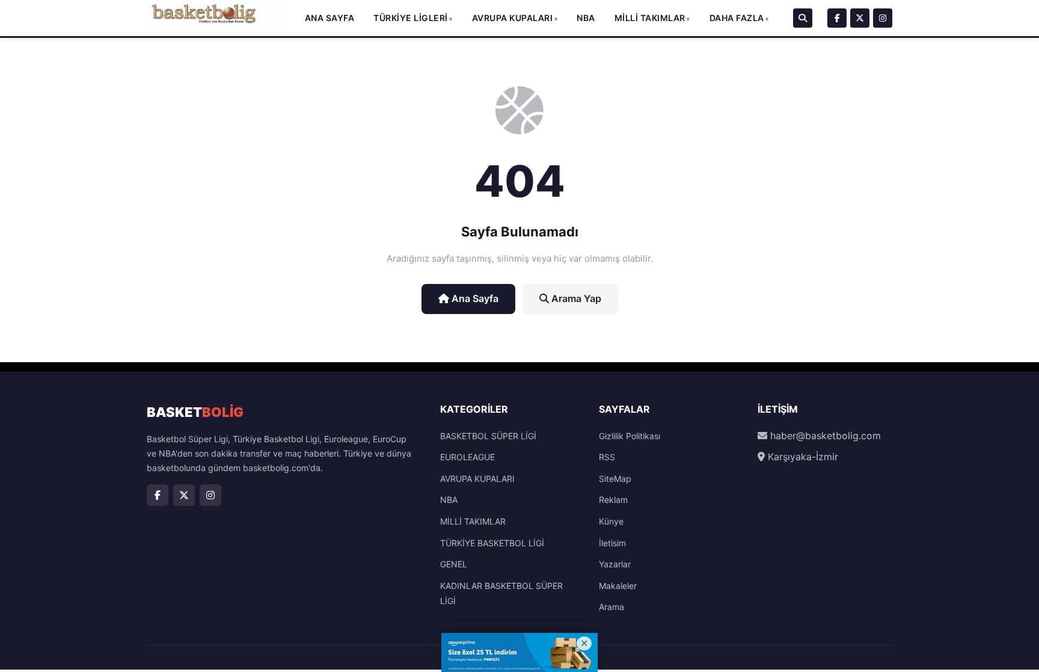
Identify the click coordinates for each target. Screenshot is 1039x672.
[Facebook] (837, 18)
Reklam (613, 500)
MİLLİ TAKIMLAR (650, 18)
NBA (586, 18)
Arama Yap (575, 298)
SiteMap (615, 478)
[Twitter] (859, 18)
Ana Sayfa (330, 18)
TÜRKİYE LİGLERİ (410, 18)
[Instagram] (882, 18)
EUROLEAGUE (467, 457)
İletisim (612, 543)
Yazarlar (615, 564)
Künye (611, 521)
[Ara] (802, 18)
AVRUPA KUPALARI (512, 18)
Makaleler (618, 586)
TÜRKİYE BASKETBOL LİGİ (492, 543)
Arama (611, 607)
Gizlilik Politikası (629, 436)
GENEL (453, 564)
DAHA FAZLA (737, 18)
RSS (607, 457)
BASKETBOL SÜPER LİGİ (488, 436)
